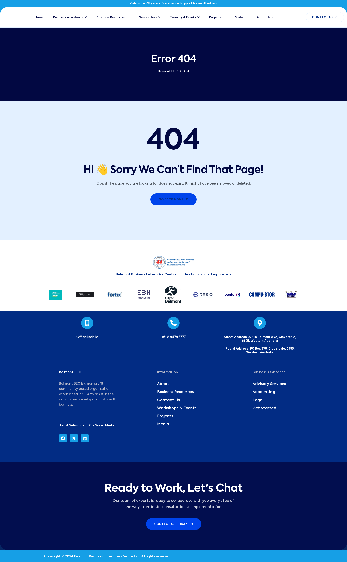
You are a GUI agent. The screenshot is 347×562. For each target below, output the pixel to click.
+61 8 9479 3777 (173, 337)
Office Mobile (87, 337)
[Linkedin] (85, 438)
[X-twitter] (74, 438)
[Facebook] (63, 438)
